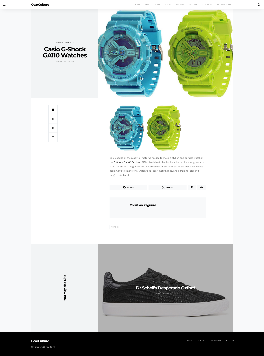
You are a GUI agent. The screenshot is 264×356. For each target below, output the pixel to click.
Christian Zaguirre (65, 62)
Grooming (207, 5)
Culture (193, 5)
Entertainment (225, 5)
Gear (147, 5)
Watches (69, 42)
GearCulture (40, 4)
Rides (157, 5)
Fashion (180, 5)
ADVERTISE (216, 341)
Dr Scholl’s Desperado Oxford (165, 287)
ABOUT (190, 341)
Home (137, 5)
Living (168, 5)
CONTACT (202, 341)
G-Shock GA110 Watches (127, 162)
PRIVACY (230, 341)
